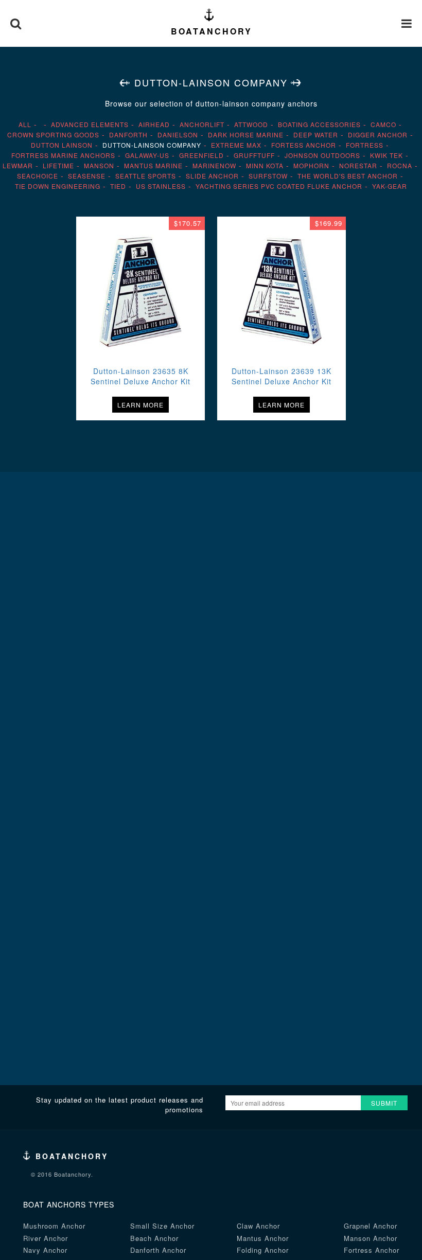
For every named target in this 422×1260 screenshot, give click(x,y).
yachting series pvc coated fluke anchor (279, 186)
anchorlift (202, 124)
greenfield (201, 155)
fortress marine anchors (63, 155)
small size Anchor (162, 1226)
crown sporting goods (53, 134)
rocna (399, 165)
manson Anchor (370, 1238)
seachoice (37, 175)
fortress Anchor (371, 1250)
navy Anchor (45, 1250)
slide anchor (212, 175)
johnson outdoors (322, 155)
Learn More (140, 404)
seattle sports (145, 175)
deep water (315, 134)
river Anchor (45, 1238)
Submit (384, 1102)
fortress (364, 144)
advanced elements (90, 124)
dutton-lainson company (151, 144)
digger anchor (378, 134)
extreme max (236, 144)
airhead (154, 124)
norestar (358, 165)
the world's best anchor (347, 175)
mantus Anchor (263, 1238)
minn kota (265, 165)
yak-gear (389, 186)
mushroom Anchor (54, 1226)
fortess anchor (303, 144)
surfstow (268, 175)
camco (383, 124)
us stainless (161, 186)
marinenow (214, 165)
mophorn (311, 165)
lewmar (18, 165)
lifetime (58, 165)
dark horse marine (246, 134)
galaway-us (147, 155)
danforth (128, 134)
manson (99, 165)
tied (118, 186)
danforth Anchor (158, 1250)
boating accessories (319, 124)
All (25, 124)
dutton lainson (62, 144)
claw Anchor (258, 1226)
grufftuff (254, 155)
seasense (87, 175)
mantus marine (153, 165)
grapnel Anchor (370, 1226)
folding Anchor (263, 1250)
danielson (177, 134)
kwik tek (386, 155)
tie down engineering (57, 186)
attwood (251, 124)
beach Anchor (154, 1238)
